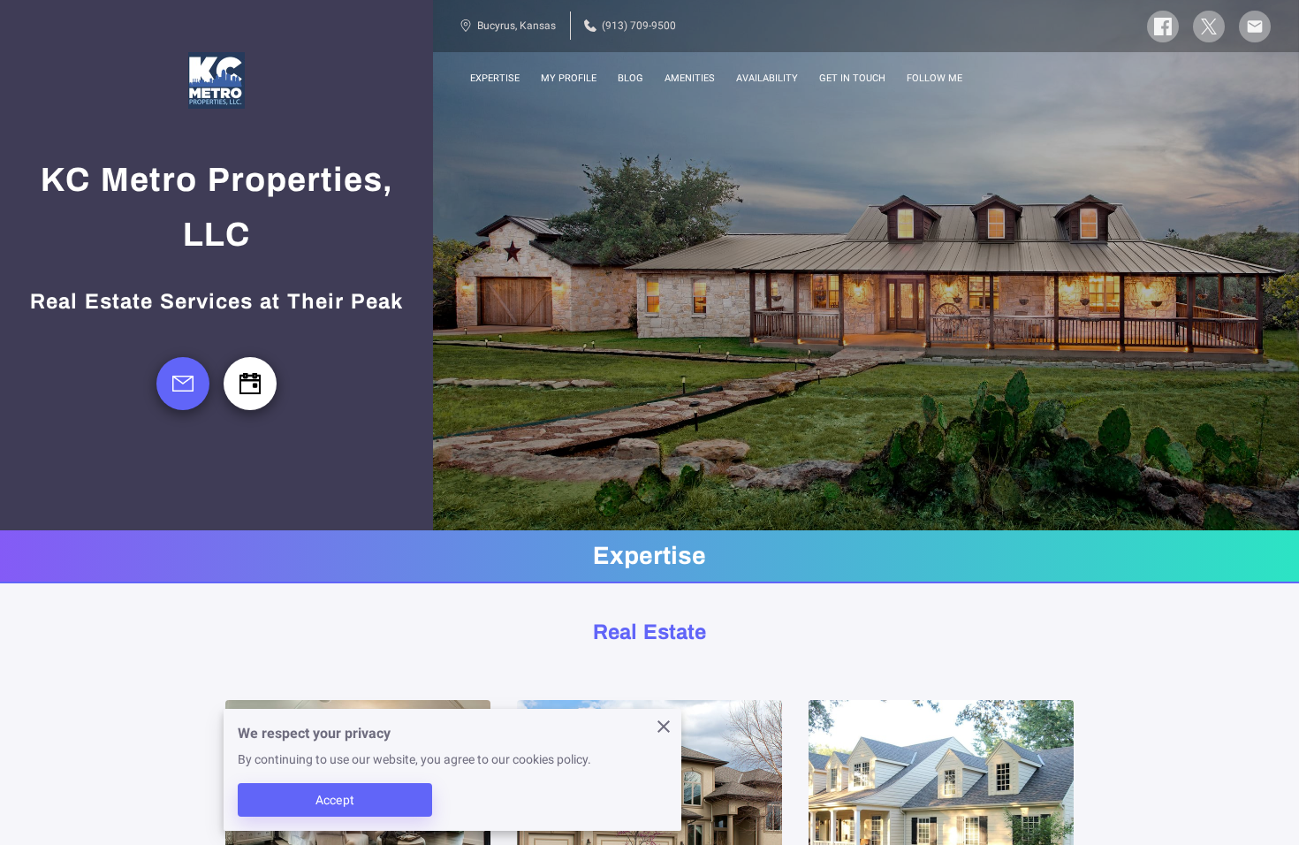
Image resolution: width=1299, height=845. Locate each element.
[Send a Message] (182, 383)
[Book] (250, 383)
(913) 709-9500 (639, 25)
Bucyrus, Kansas (516, 25)
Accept (334, 800)
